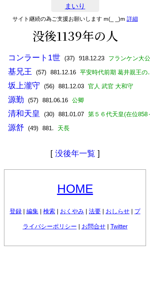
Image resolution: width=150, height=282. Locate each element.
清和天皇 (24, 113)
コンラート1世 (34, 57)
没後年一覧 (75, 153)
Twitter (119, 226)
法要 (95, 211)
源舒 (16, 127)
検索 (49, 211)
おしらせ (118, 211)
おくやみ (72, 211)
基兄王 (20, 71)
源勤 (16, 99)
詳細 (132, 19)
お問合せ (94, 226)
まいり (75, 6)
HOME (75, 188)
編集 (32, 211)
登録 (16, 211)
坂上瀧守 (24, 85)
